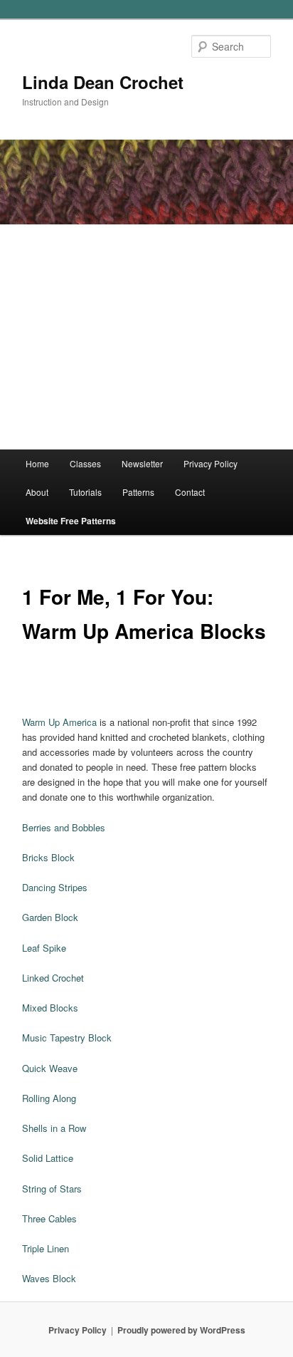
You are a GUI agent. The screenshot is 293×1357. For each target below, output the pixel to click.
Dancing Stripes (54, 887)
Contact (190, 492)
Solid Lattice (47, 1158)
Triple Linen (45, 1248)
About (37, 492)
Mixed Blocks (50, 1007)
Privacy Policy (210, 463)
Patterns (138, 492)
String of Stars (52, 1188)
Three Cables (49, 1218)
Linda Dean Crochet (102, 82)
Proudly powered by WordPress (181, 1330)
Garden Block (50, 917)
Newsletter (142, 463)
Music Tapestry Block (67, 1037)
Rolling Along (49, 1098)
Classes (85, 463)
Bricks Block (48, 857)
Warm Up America (59, 722)
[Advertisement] (146, 337)
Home (37, 463)
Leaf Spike (44, 948)
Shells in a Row (54, 1128)
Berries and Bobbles (63, 827)
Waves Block (49, 1278)
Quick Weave (50, 1068)
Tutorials (85, 492)
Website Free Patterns (71, 520)
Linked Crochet (53, 977)
